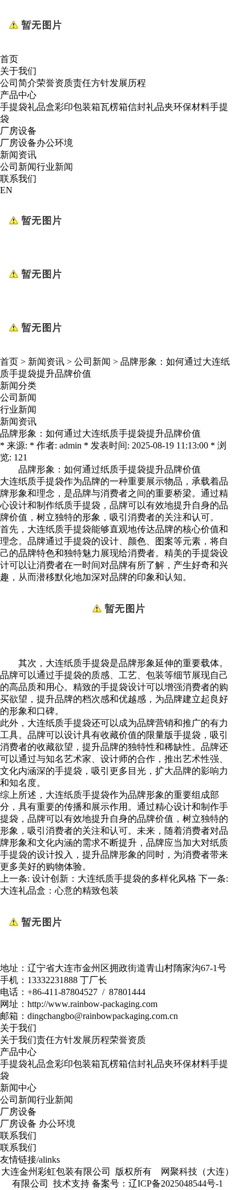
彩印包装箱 (77, 107)
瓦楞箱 (114, 107)
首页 (9, 59)
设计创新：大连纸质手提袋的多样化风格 (114, 878)
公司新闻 (18, 167)
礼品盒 (41, 107)
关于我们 (18, 71)
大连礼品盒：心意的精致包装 (59, 890)
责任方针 (91, 83)
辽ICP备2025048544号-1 (175, 1183)
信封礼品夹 (150, 107)
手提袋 (13, 107)
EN (6, 190)
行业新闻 (55, 167)
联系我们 (18, 179)
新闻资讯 (18, 155)
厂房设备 (18, 131)
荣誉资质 (55, 83)
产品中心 (18, 95)
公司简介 (18, 83)
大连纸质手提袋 (32, 481)
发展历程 (128, 83)
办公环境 (55, 143)
